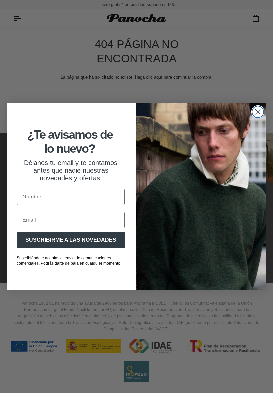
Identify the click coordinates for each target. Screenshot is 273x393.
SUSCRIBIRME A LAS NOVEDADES (70, 240)
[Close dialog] (258, 112)
